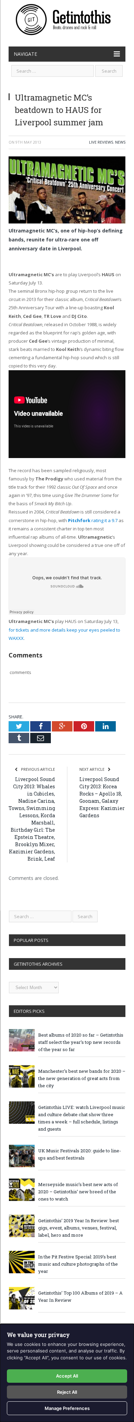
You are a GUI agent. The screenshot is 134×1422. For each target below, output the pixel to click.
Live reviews (101, 142)
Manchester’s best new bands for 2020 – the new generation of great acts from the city (81, 1078)
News (120, 142)
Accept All (67, 1376)
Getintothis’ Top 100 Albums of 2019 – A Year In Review (80, 1296)
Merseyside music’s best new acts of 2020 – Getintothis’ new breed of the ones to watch (78, 1191)
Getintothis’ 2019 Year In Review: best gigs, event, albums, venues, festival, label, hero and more (78, 1227)
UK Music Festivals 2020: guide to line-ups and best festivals (79, 1154)
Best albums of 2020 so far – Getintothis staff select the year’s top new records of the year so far (80, 1042)
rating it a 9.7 (93, 520)
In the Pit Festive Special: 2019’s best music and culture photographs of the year (78, 1264)
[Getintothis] (67, 18)
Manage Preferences (67, 1408)
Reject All (67, 1392)
